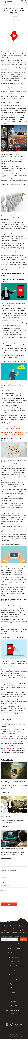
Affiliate (14, 997)
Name (2, 874)
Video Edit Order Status (14, 953)
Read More (6, 792)
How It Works (14, 966)
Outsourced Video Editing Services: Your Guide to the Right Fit (12, 849)
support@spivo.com (13, 1017)
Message (3, 890)
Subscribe (23, 939)
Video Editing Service (14, 944)
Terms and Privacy (14, 1034)
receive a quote (9, 748)
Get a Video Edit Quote (14, 948)
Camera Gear (14, 1001)
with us (14, 1013)
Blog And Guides (14, 984)
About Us (14, 992)
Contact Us (14, 988)
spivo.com (20, 432)
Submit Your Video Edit (14, 962)
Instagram (3, 756)
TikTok (22, 754)
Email (2, 882)
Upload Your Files (14, 957)
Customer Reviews (14, 975)
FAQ (14, 970)
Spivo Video (4, 736)
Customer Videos (14, 979)
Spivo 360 (14, 1006)
